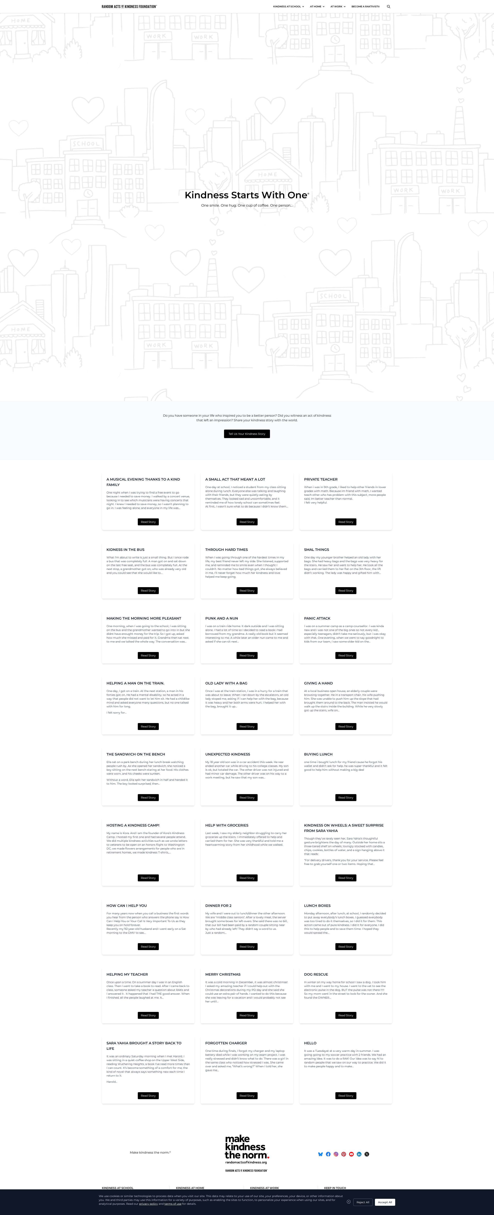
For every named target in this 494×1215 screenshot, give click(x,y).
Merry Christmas (222, 974)
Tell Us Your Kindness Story (247, 434)
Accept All (385, 1202)
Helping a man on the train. (135, 683)
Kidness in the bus (125, 550)
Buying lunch (318, 754)
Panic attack (317, 618)
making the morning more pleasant (144, 618)
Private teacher (321, 479)
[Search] (388, 6)
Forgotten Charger (226, 1043)
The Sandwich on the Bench (136, 754)
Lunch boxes (317, 906)
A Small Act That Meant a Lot (235, 479)
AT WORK (336, 6)
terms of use (172, 1204)
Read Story (148, 522)
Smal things (316, 550)
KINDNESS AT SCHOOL (287, 6)
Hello (310, 1043)
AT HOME (315, 6)
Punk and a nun (221, 618)
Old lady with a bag (226, 683)
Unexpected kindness (227, 754)
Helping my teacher (127, 974)
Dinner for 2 (218, 906)
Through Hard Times (226, 550)
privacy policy (148, 1204)
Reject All (363, 1202)
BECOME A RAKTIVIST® (366, 6)
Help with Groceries (226, 825)
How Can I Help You (127, 906)
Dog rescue (316, 974)
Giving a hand (318, 683)
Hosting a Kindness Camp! (133, 825)
